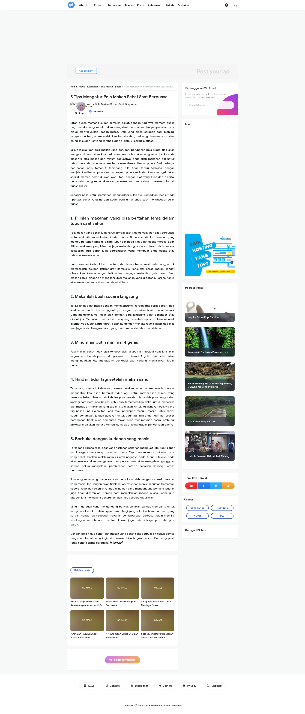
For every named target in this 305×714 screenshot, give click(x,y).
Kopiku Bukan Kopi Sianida (203, 317)
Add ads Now (86, 70)
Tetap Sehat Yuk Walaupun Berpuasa (121, 603)
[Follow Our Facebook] (204, 485)
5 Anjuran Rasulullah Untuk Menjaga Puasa (156, 603)
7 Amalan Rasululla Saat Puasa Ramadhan (83, 635)
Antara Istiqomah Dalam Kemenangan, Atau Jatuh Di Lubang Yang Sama (86, 605)
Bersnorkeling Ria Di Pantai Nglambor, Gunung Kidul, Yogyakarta (210, 385)
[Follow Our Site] (228, 485)
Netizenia (156, 705)
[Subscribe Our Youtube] (191, 485)
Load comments (124, 660)
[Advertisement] (152, 38)
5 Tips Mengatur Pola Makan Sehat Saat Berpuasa (157, 635)
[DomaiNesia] (210, 255)
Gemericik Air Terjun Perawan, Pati (208, 352)
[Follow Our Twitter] (216, 485)
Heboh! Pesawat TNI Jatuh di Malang (208, 456)
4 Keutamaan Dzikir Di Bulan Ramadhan (122, 635)
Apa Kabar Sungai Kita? (201, 421)
